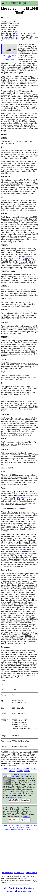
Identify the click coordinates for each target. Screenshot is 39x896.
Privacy (29, 891)
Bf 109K (27, 771)
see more (26, 817)
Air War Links (19, 873)
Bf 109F (34, 769)
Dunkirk (24, 553)
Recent (9, 891)
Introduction (9, 829)
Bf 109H (20, 771)
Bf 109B (4, 769)
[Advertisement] (29, 22)
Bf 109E (26, 769)
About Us (19, 891)
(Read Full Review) (14, 797)
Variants (18, 829)
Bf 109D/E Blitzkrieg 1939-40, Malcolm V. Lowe (22, 775)
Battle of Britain (22, 258)
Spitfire (15, 35)
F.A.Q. (11, 888)
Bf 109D (19, 769)
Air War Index (7, 873)
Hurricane (4, 37)
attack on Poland (22, 497)
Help (5, 888)
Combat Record (28, 829)
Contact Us (21, 888)
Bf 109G (12, 771)
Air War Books (31, 873)
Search (31, 888)
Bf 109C (12, 769)
